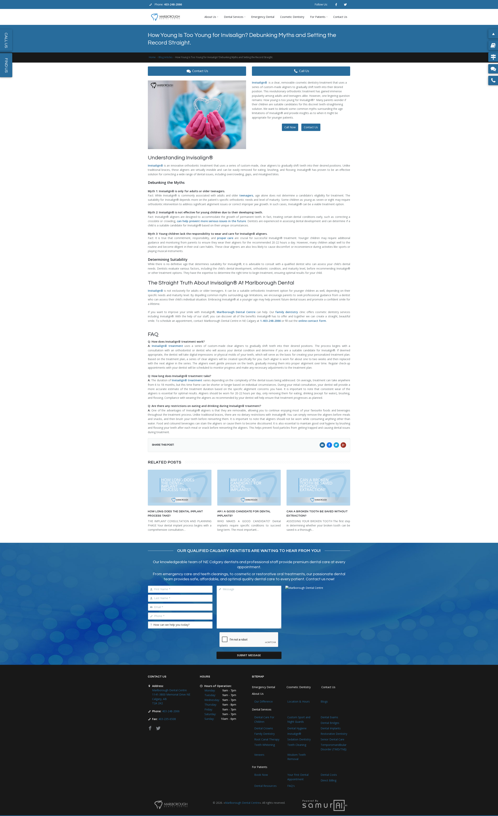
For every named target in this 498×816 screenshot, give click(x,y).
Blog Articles (165, 57)
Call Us (304, 71)
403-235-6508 (167, 719)
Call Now (290, 127)
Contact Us (200, 71)
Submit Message (249, 655)
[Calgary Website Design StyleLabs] (324, 805)
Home (152, 57)
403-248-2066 (173, 4)
